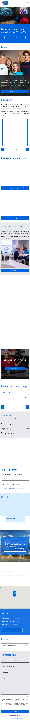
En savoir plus (13, 91)
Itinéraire (12, 630)
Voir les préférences (15, 715)
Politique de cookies (11, 718)
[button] (28, 696)
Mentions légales (19, 718)
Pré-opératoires (11, 518)
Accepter (15, 711)
